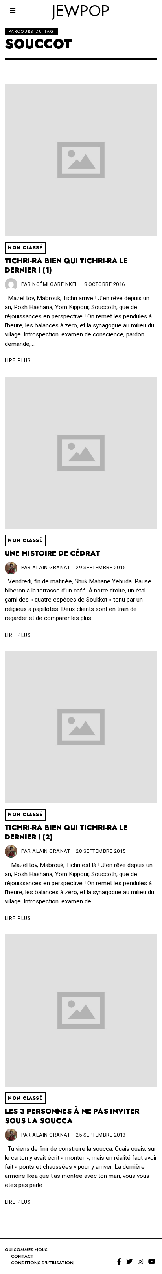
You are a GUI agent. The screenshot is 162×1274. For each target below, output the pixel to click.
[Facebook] (119, 1261)
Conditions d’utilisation (42, 1262)
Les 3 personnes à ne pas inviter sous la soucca (72, 1116)
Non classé (25, 247)
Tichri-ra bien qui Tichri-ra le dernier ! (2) (66, 832)
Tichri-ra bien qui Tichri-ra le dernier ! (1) (66, 265)
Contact (22, 1256)
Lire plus (18, 360)
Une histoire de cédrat (52, 553)
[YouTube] (151, 1261)
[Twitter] (129, 1261)
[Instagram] (140, 1261)
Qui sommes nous (26, 1249)
